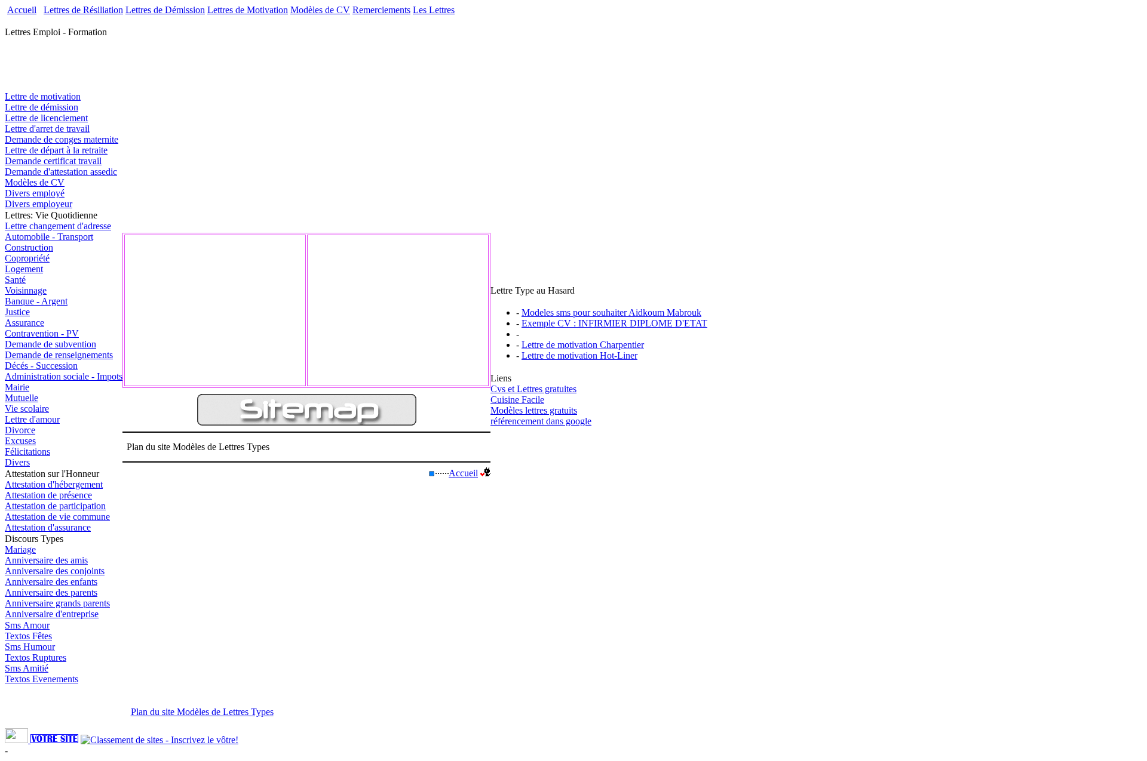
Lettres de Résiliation (83, 10)
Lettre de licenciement (46, 118)
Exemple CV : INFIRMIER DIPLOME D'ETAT (614, 323)
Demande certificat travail (53, 161)
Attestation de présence (48, 495)
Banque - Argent (36, 301)
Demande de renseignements (59, 355)
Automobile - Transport (49, 237)
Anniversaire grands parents (57, 603)
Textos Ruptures (35, 657)
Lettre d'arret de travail (47, 129)
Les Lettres (434, 10)
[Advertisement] (260, 20)
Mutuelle (21, 398)
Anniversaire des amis (46, 560)
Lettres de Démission (165, 10)
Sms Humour (30, 647)
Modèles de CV (320, 10)
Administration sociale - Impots (63, 376)
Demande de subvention (50, 344)
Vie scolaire (27, 408)
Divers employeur (38, 204)
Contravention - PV (42, 333)
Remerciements (381, 10)
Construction (29, 247)
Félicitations (27, 451)
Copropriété (27, 258)
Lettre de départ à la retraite (56, 150)
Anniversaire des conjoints (55, 571)
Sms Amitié (26, 668)
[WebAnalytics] (17, 740)
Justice (17, 312)
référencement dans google (540, 421)
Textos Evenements (41, 679)
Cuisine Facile (517, 400)
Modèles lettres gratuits (533, 410)
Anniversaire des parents (51, 592)
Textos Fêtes (28, 636)
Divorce (20, 430)
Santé (15, 280)
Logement (24, 269)
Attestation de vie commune (57, 517)
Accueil (21, 10)
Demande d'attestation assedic (61, 172)
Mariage (20, 549)
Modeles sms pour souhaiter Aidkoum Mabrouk (611, 312)
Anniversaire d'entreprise (52, 614)
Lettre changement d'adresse (58, 226)
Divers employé (35, 193)
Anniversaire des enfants (51, 582)
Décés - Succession (41, 366)
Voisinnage (26, 290)
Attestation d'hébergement (54, 484)
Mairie (17, 387)
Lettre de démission (41, 107)
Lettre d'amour (32, 419)
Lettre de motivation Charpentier (583, 345)
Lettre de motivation (43, 96)
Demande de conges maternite (61, 139)
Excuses (20, 441)
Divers (17, 462)
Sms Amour (27, 625)
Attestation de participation (55, 506)
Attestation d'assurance (48, 527)
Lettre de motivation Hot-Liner (579, 355)
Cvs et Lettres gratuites (533, 389)
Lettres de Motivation (247, 10)
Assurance (24, 323)
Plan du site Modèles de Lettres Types (202, 712)
